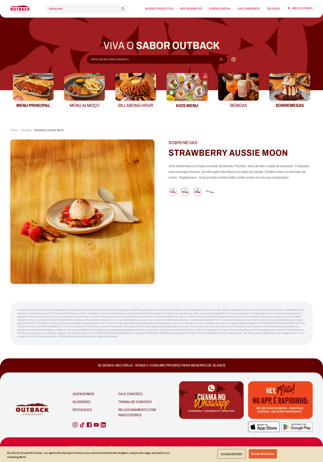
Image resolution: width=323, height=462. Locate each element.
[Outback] (32, 409)
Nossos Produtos (159, 9)
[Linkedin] (103, 424)
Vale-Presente (249, 9)
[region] (161, 454)
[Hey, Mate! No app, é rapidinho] (280, 400)
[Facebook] (89, 424)
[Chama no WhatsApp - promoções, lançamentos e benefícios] (211, 409)
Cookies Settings (231, 454)
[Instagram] (75, 424)
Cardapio (26, 130)
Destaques (82, 409)
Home (14, 130)
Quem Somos (83, 393)
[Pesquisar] (123, 9)
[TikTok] (82, 424)
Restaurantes (191, 9)
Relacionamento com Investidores (137, 412)
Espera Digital (220, 9)
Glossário (82, 401)
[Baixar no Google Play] (297, 427)
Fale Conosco (130, 393)
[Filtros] (233, 59)
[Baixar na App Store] (263, 427)
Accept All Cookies (262, 454)
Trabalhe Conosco (135, 401)
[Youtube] (96, 424)
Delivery (273, 9)
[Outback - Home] (20, 9)
